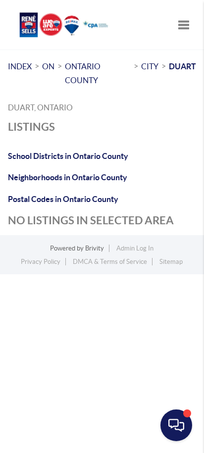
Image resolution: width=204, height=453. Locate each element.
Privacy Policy (40, 261)
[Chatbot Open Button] (176, 425)
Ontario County (83, 73)
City (149, 66)
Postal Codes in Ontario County (63, 199)
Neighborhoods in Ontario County (67, 177)
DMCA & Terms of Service (110, 261)
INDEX (20, 66)
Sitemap (171, 261)
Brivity (94, 248)
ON (48, 66)
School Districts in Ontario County (68, 155)
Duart (182, 66)
